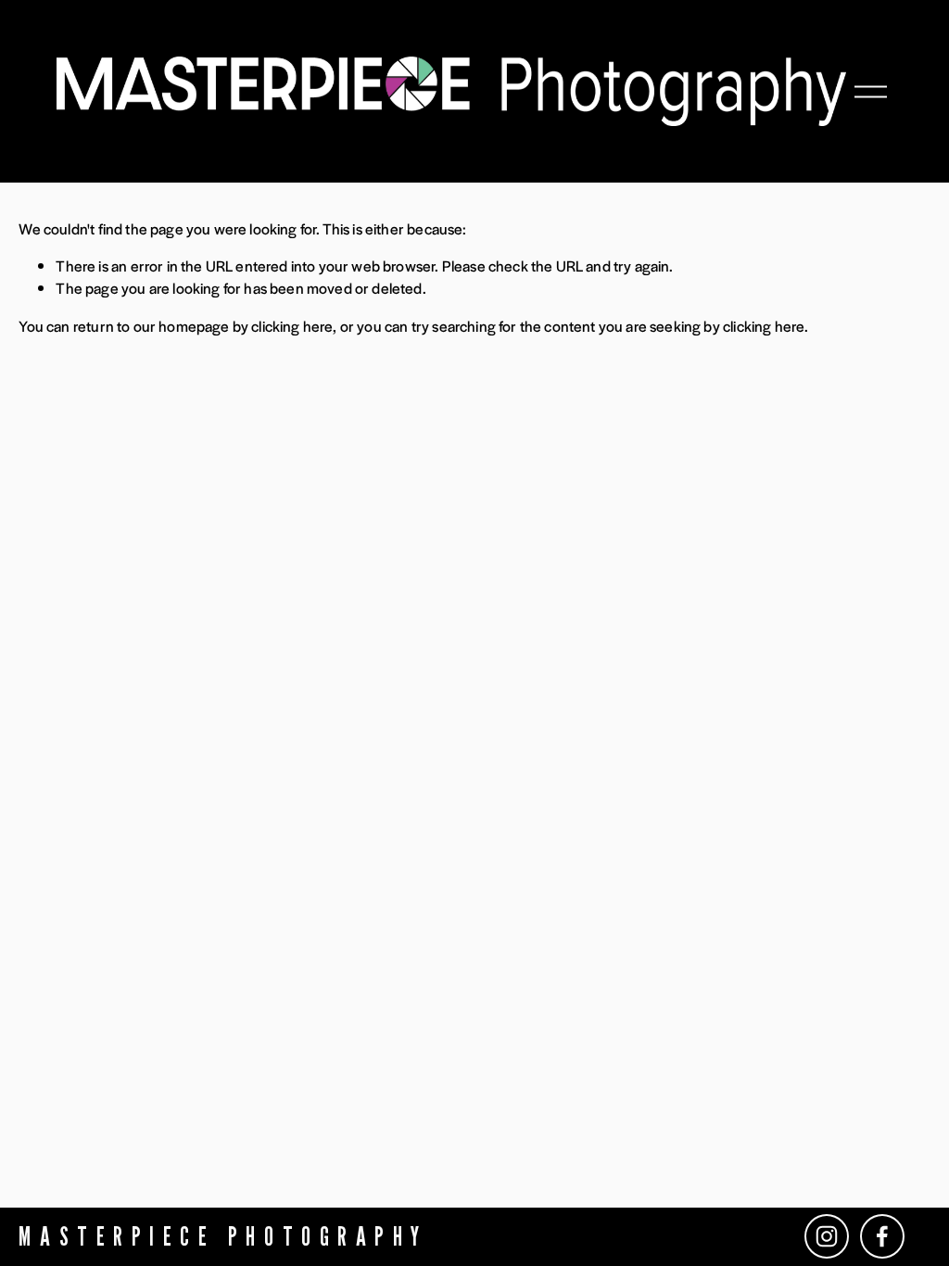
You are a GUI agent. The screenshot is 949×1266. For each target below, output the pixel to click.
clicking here (292, 325)
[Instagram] (826, 1236)
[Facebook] (882, 1236)
